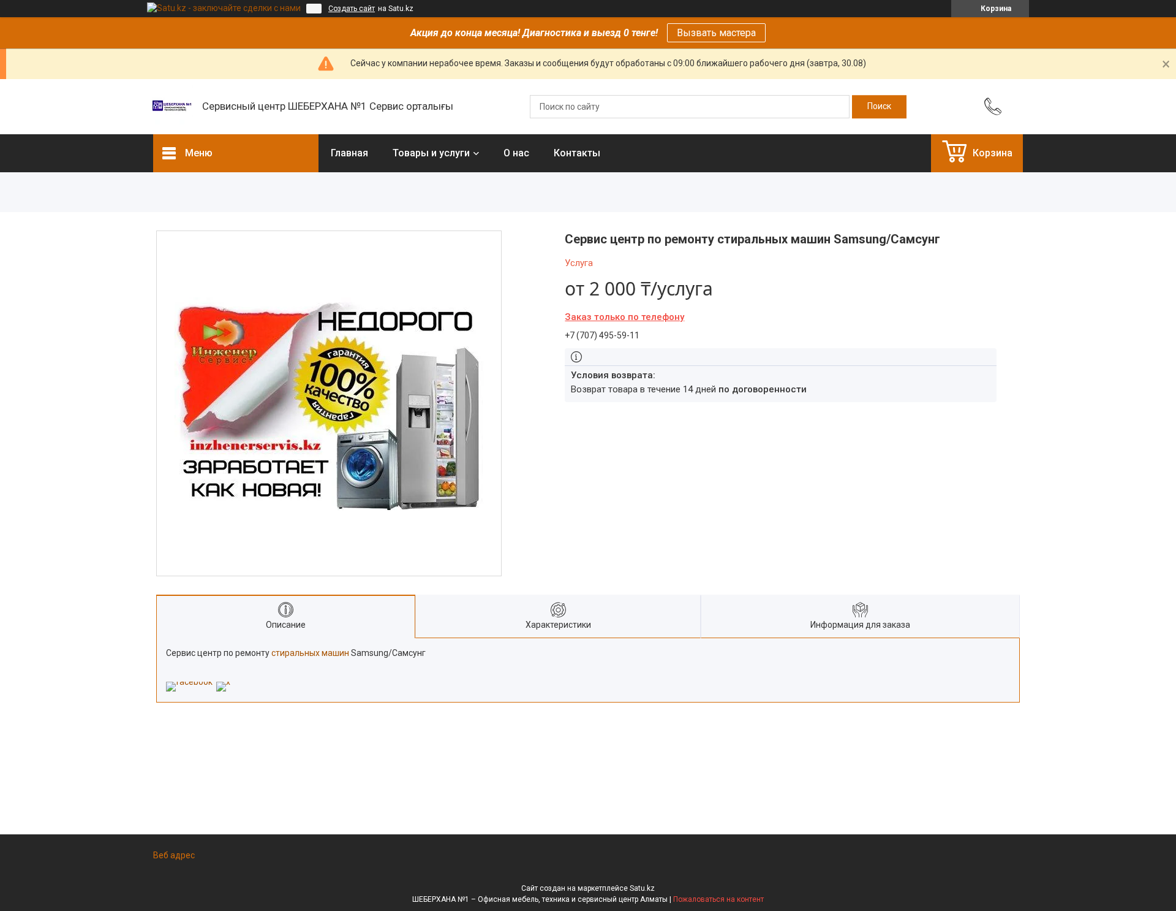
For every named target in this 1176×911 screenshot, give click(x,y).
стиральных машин (310, 653)
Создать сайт (351, 8)
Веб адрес (174, 855)
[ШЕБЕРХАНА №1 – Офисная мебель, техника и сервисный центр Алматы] (171, 106)
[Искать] (879, 106)
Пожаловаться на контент (718, 899)
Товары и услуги (431, 153)
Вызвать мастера (716, 33)
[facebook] (189, 682)
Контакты (577, 153)
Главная (349, 153)
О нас (516, 153)
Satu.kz (642, 888)
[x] (223, 682)
